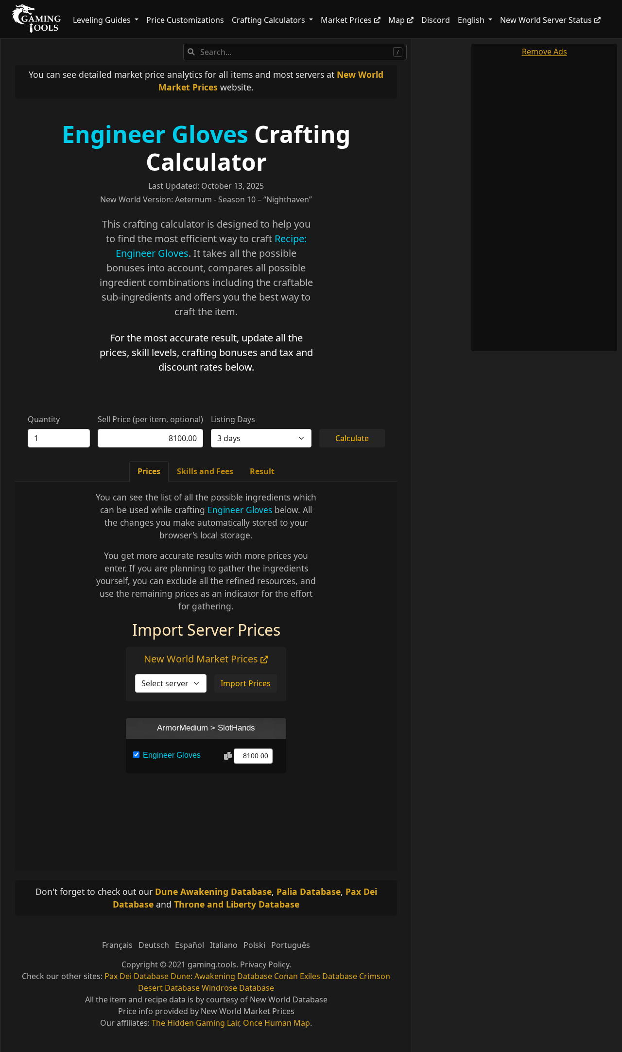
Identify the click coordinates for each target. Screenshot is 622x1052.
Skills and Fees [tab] (205, 471)
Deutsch (153, 945)
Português (290, 945)
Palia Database (308, 891)
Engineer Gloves (155, 134)
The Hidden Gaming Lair (195, 1022)
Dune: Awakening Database (221, 976)
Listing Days (233, 419)
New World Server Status (546, 20)
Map (396, 20)
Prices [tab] (149, 471)
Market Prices (346, 20)
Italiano (224, 945)
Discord (435, 20)
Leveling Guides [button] (103, 20)
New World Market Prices (202, 658)
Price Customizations (185, 20)
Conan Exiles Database (315, 976)
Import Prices (246, 683)
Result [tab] (262, 471)
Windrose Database (238, 987)
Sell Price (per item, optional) (150, 419)
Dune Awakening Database (213, 891)
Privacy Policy (264, 964)
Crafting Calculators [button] (269, 20)
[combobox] (295, 52)
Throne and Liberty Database (236, 904)
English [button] (472, 20)
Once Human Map (276, 1022)
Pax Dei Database (136, 976)
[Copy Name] (228, 756)
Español (189, 945)
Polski (254, 945)
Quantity (44, 419)
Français (117, 945)
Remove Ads (544, 51)
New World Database (289, 999)
